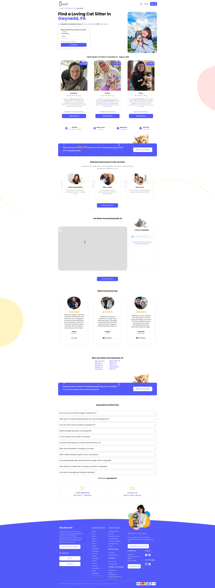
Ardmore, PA (98, 363)
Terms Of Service (89, 584)
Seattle (94, 571)
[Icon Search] (133, 236)
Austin (93, 533)
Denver (94, 543)
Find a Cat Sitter (107, 205)
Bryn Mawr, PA (99, 365)
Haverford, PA (99, 369)
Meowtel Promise (74, 150)
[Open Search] (141, 4)
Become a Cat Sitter (138, 546)
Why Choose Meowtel (115, 541)
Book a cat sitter (69, 547)
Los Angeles (95, 548)
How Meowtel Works (114, 536)
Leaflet (120, 269)
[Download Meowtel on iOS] (146, 564)
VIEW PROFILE (74, 116)
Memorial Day (112, 570)
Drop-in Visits (112, 561)
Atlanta (94, 531)
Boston (94, 536)
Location (64, 31)
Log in (146, 4)
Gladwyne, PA (99, 367)
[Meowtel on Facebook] (146, 555)
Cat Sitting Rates (113, 538)
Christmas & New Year (115, 576)
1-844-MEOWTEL (82, 494)
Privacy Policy (99, 584)
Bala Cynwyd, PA (99, 361)
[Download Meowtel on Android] (149, 564)
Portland (94, 563)
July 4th (111, 572)
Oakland (94, 556)
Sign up (153, 4)
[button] (85, 241)
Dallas (93, 541)
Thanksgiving (112, 574)
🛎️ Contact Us (134, 566)
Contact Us (132, 494)
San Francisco (96, 568)
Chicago (94, 538)
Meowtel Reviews (113, 543)
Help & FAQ (112, 552)
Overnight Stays (113, 564)
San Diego (95, 566)
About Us (111, 533)
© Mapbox (125, 269)
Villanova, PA (113, 365)
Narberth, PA (113, 363)
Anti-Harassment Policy (111, 584)
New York (94, 553)
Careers (111, 546)
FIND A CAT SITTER (142, 150)
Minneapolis (95, 551)
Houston (94, 546)
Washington (95, 573)
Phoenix (94, 561)
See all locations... (97, 576)
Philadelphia (95, 558)
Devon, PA (112, 369)
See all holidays (113, 578)
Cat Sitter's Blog (113, 555)
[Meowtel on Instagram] (149, 555)
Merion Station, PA (115, 361)
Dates (63, 36)
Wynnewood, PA (114, 367)
